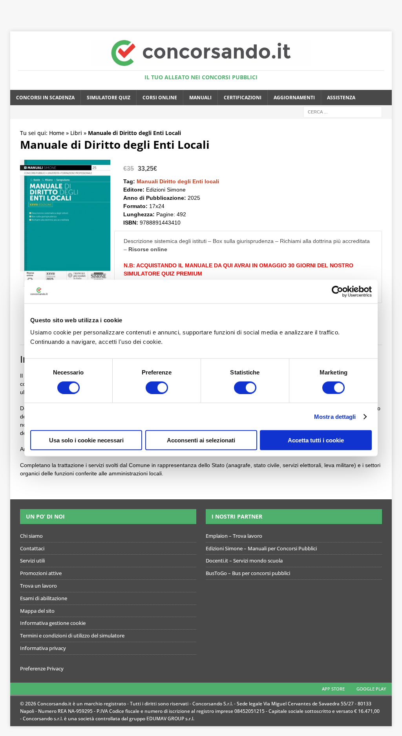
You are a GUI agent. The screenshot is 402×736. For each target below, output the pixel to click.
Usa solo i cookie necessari (86, 440)
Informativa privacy (43, 648)
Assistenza (341, 97)
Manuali (200, 97)
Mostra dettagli (335, 416)
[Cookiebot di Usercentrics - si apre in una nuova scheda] (337, 291)
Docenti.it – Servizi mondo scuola (244, 560)
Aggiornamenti (294, 97)
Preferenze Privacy (42, 668)
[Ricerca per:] (342, 111)
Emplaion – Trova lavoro (234, 535)
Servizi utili (32, 560)
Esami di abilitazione (43, 598)
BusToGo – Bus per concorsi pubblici (248, 573)
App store (333, 689)
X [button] (394, 8)
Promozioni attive (41, 573)
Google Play (371, 689)
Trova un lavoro (38, 585)
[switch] (157, 387)
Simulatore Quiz (108, 97)
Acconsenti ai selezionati (201, 440)
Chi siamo (31, 535)
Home (56, 133)
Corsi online (160, 97)
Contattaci (32, 548)
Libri (76, 133)
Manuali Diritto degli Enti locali (178, 181)
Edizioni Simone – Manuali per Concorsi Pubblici (261, 548)
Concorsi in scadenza (45, 97)
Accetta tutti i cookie (316, 440)
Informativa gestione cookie (53, 622)
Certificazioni (242, 97)
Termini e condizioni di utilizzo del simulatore (72, 635)
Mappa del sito (37, 610)
